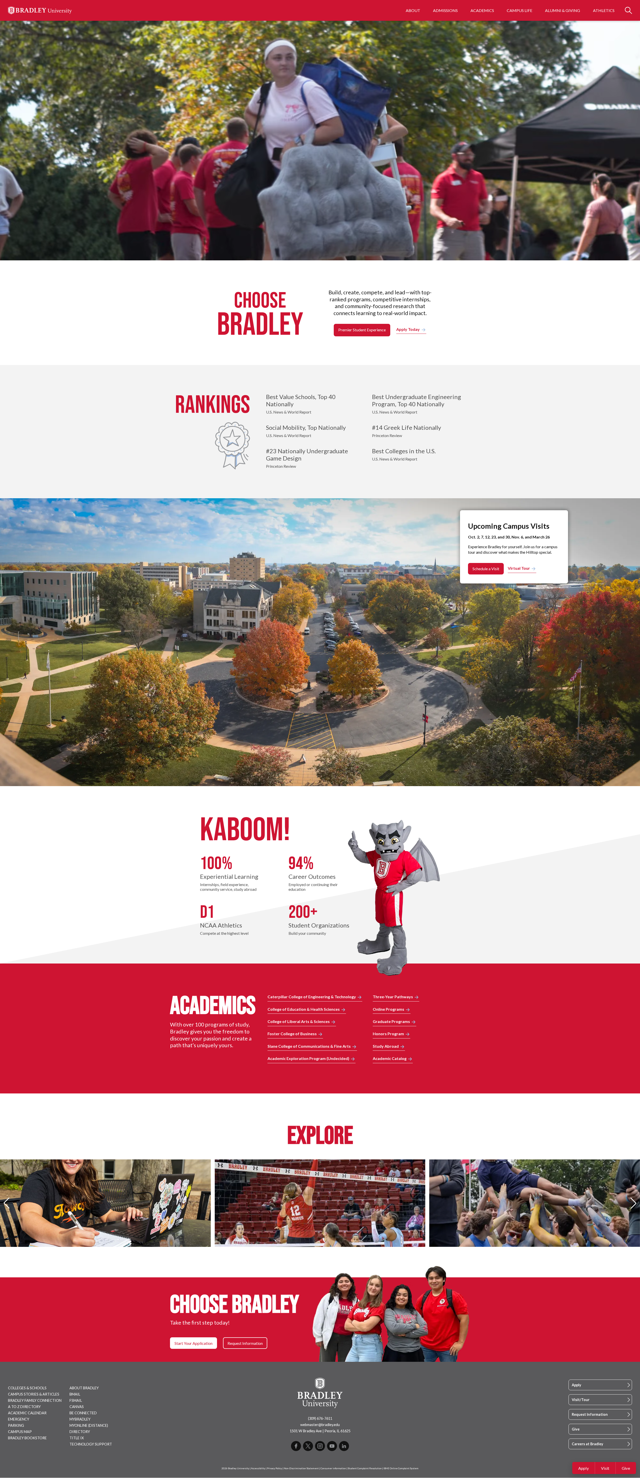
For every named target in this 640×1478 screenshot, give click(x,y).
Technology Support (91, 1444)
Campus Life (519, 10)
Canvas (77, 1407)
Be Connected (83, 1413)
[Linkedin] (344, 1446)
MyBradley (80, 1419)
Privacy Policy (274, 1468)
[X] (308, 1446)
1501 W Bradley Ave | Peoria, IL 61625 (320, 1431)
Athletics (603, 10)
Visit (605, 1468)
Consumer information (333, 1468)
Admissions (445, 10)
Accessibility (258, 1468)
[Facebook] (296, 1446)
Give (626, 1468)
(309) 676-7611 (320, 1418)
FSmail (76, 1400)
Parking (16, 1425)
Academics (482, 10)
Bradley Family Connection (35, 1400)
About (413, 10)
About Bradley (84, 1388)
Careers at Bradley (587, 1444)
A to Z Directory (24, 1407)
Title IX (77, 1438)
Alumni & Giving (562, 10)
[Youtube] (332, 1446)
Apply (583, 1468)
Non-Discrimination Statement (301, 1468)
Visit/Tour (581, 1400)
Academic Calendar (27, 1413)
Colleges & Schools (27, 1388)
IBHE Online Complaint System (401, 1468)
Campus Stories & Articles (33, 1394)
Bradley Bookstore (27, 1438)
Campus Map (20, 1432)
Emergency (18, 1419)
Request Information (590, 1414)
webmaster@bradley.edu (320, 1425)
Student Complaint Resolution (365, 1468)
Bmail (75, 1394)
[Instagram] (320, 1446)
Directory (80, 1432)
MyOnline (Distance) (89, 1425)
